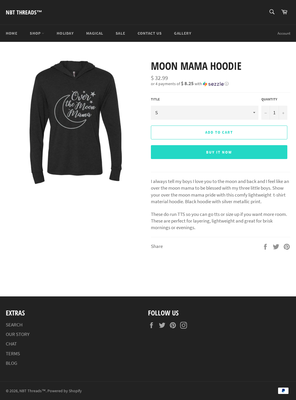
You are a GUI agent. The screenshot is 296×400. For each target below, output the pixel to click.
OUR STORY (17, 334)
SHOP (36, 33)
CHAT (11, 344)
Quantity (269, 99)
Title (155, 99)
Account (284, 33)
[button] (220, 84)
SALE (120, 33)
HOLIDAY (65, 33)
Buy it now (219, 152)
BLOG (11, 363)
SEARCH (14, 325)
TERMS (13, 353)
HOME (11, 33)
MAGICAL (94, 33)
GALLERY (182, 33)
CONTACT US (150, 33)
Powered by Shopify (64, 390)
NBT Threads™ (24, 12)
